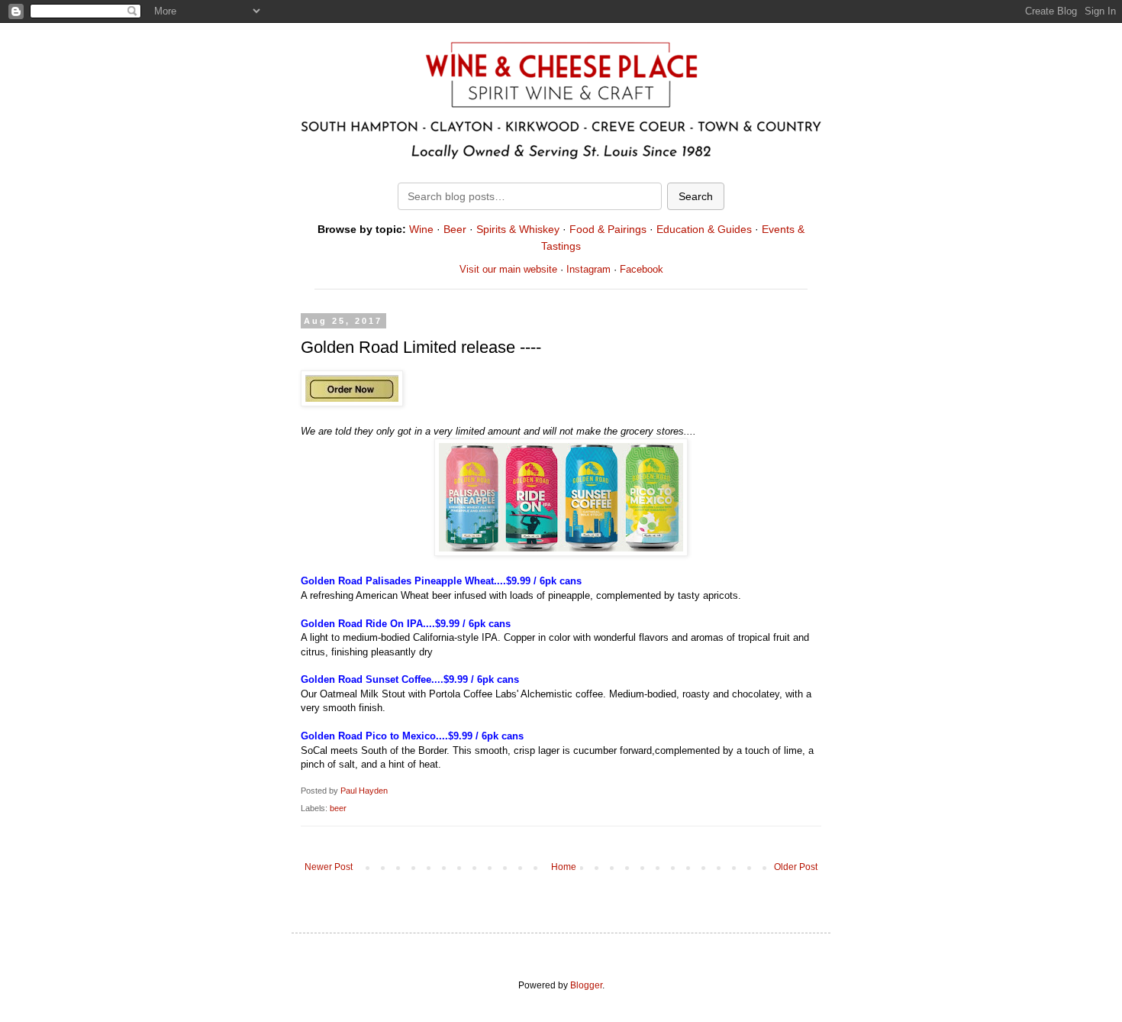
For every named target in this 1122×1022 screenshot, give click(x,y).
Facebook (641, 269)
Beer (454, 229)
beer (338, 808)
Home (563, 867)
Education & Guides (704, 229)
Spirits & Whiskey (517, 229)
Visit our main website (508, 269)
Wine (421, 229)
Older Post (795, 867)
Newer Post (329, 867)
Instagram (588, 269)
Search (696, 196)
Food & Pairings (607, 229)
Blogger (586, 985)
